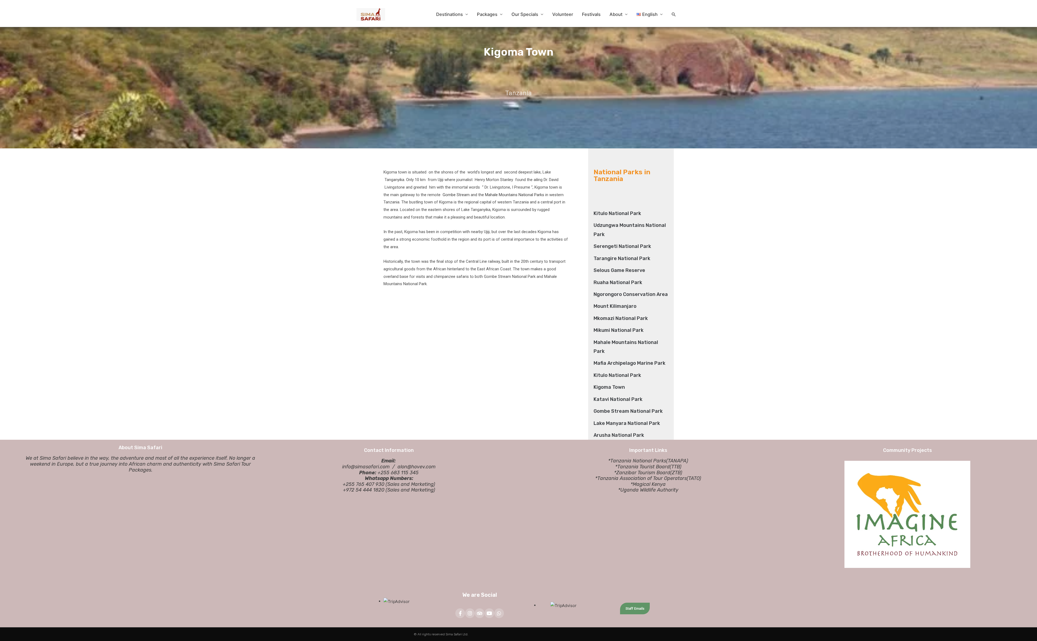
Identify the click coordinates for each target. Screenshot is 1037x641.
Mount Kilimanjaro (615, 306)
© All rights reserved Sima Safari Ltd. (441, 634)
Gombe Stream (456, 194)
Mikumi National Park (619, 330)
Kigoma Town (609, 387)
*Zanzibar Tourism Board (642, 473)
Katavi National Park (618, 399)
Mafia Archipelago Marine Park (629, 363)
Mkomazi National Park (621, 318)
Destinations (449, 14)
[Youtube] (489, 613)
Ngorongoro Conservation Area (631, 294)
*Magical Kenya (648, 484)
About (616, 14)
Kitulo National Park (617, 213)
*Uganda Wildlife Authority (648, 490)
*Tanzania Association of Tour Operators (641, 478)
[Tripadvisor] (479, 613)
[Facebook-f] (460, 613)
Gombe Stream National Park (628, 411)
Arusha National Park (619, 435)
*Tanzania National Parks (637, 461)
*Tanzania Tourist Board (642, 467)
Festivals (591, 14)
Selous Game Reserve (619, 270)
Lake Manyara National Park (627, 423)
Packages (487, 14)
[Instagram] (470, 613)
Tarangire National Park (622, 258)
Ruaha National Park (618, 282)
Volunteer (562, 14)
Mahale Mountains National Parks (514, 194)
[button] (673, 14)
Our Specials (524, 14)
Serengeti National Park (622, 246)
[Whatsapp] (499, 613)
